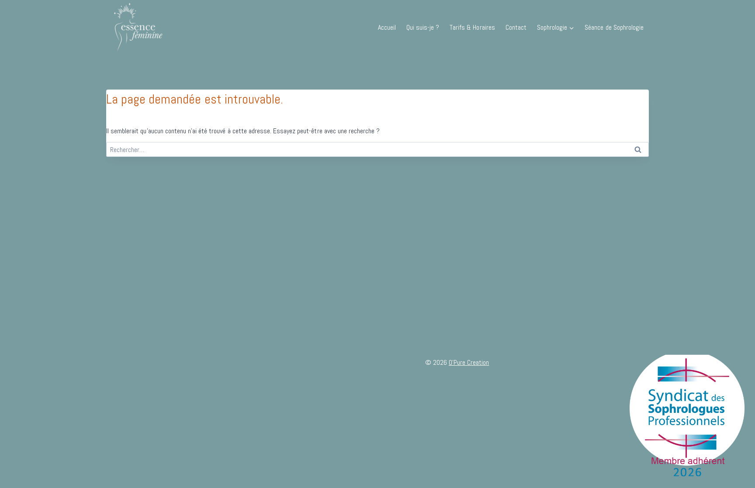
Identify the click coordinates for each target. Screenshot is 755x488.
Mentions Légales (538, 362)
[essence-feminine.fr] (136, 27)
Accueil (387, 27)
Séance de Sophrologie (614, 27)
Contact (516, 27)
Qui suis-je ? (422, 27)
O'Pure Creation (469, 362)
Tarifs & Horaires (472, 27)
